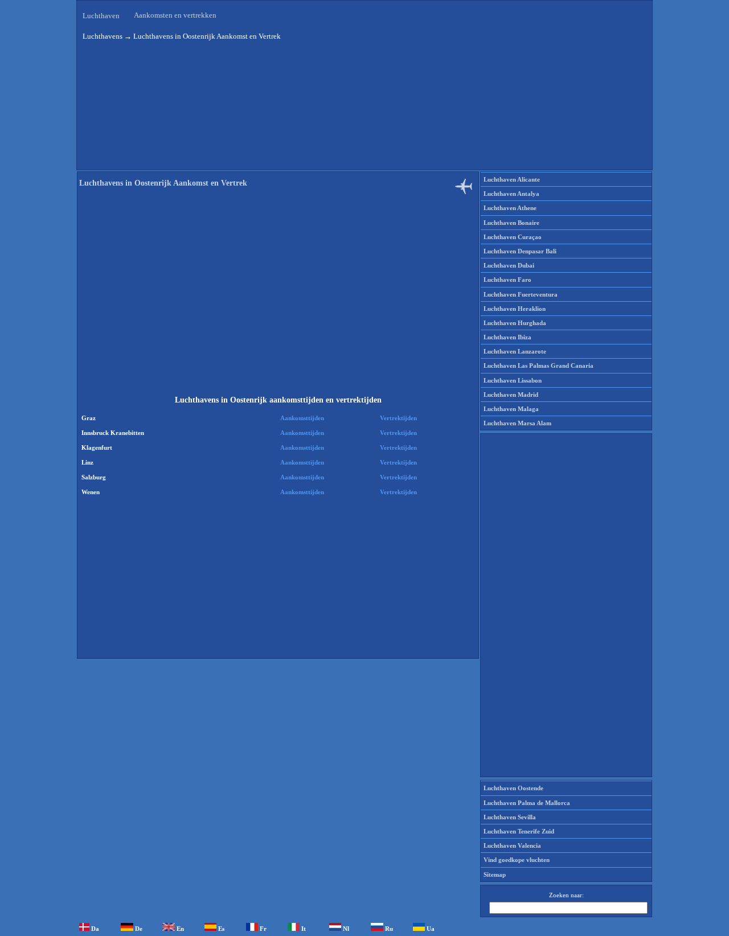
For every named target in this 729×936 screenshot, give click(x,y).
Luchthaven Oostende (513, 788)
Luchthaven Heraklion (515, 308)
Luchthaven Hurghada (515, 322)
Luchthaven (101, 15)
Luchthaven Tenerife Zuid (519, 831)
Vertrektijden (398, 417)
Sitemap (495, 874)
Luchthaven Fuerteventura (521, 294)
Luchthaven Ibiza (507, 337)
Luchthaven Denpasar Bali (520, 251)
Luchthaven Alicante (512, 179)
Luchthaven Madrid (511, 394)
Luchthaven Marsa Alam (517, 423)
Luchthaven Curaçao (513, 236)
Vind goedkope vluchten (517, 859)
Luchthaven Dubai (509, 265)
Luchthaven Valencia (512, 845)
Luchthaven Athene (510, 207)
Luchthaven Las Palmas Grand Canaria (538, 365)
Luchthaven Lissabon (513, 380)
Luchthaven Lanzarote (515, 351)
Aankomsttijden (302, 417)
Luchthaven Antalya (511, 193)
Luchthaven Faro (507, 279)
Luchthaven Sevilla (510, 817)
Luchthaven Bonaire (511, 222)
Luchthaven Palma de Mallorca (527, 802)
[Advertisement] (278, 292)
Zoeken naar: (566, 895)
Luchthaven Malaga (511, 408)
